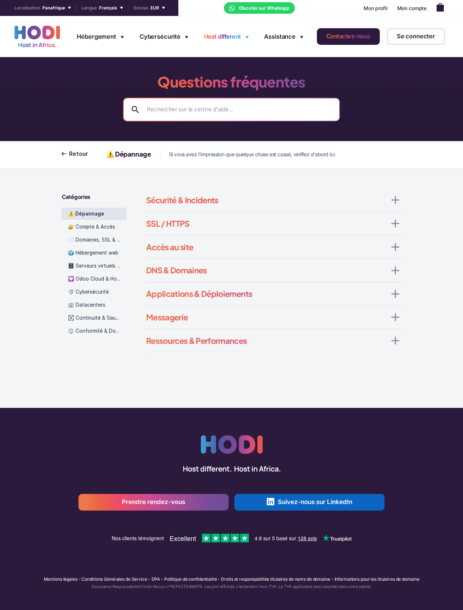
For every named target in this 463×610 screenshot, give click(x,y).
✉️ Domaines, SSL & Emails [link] (97, 240)
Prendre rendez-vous (153, 502)
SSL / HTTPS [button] (168, 223)
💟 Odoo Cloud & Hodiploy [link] (97, 279)
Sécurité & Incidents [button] (182, 200)
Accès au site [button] (169, 247)
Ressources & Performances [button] (196, 341)
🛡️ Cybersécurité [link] (88, 292)
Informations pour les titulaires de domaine (377, 579)
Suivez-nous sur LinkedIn (315, 502)
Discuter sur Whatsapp (263, 8)
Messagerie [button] (167, 317)
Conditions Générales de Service (114, 579)
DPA (156, 579)
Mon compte (412, 8)
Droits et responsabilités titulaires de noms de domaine (275, 579)
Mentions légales (60, 579)
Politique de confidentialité (190, 579)
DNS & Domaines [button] (176, 270)
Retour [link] (79, 153)
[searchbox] (231, 109)
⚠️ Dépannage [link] (86, 214)
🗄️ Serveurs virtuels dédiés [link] (97, 266)
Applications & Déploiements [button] (199, 294)
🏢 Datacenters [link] (86, 305)
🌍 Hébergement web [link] (93, 253)
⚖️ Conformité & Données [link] (97, 331)
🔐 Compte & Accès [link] (91, 227)
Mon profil (376, 8)
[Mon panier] (442, 8)
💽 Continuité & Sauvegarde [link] (97, 318)
